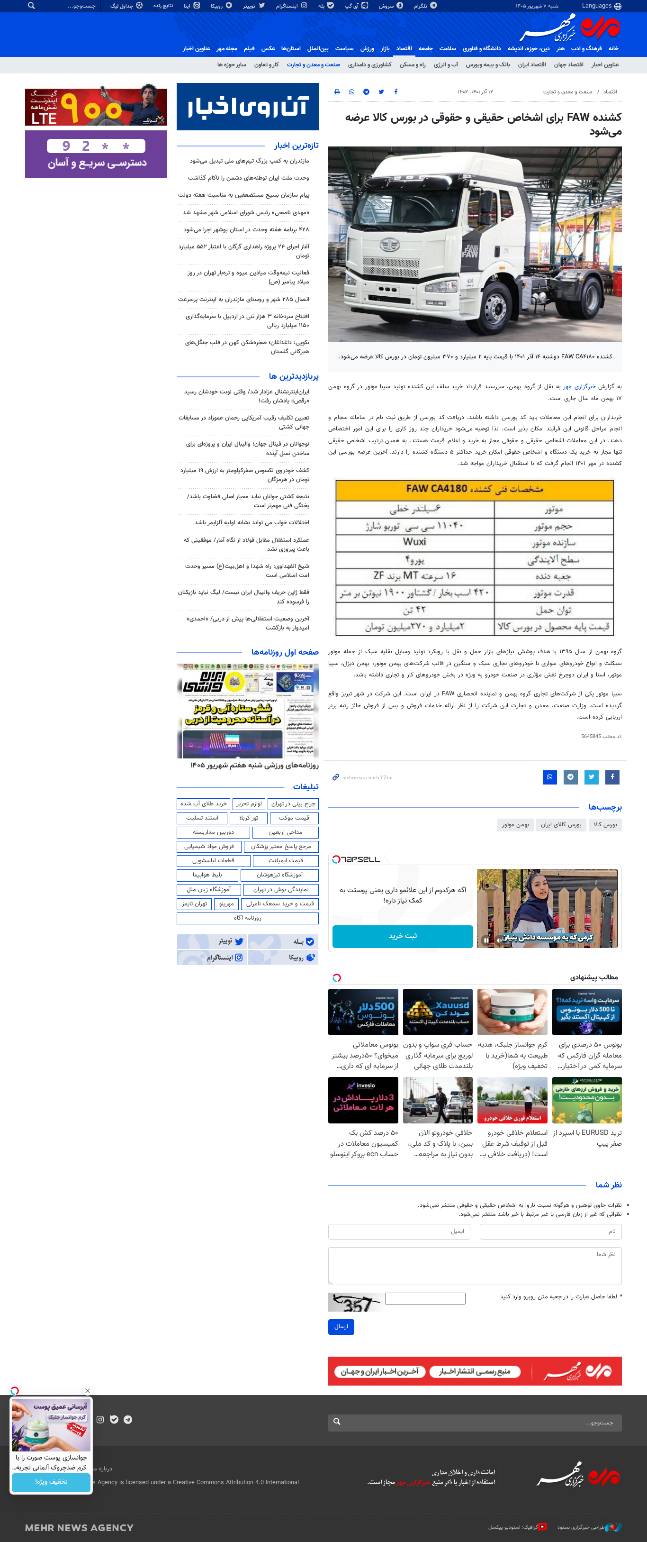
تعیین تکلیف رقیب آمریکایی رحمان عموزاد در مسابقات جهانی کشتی (244, 422)
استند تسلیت (202, 818)
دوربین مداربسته (213, 832)
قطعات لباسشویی (213, 861)
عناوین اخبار (605, 65)
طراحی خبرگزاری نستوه (581, 1528)
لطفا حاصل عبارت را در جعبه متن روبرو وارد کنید (561, 1297)
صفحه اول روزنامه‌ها (285, 653)
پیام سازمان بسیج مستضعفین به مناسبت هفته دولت (243, 195)
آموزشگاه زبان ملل (209, 889)
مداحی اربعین (286, 832)
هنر (561, 49)
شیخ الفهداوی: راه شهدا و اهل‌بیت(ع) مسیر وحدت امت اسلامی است (247, 571)
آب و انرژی (446, 65)
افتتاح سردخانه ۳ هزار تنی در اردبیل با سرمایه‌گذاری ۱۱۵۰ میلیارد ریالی (247, 321)
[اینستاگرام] (100, 1420)
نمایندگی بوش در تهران (281, 889)
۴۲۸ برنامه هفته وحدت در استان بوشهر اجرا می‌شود (246, 230)
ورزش (367, 49)
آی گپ (352, 6)
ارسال (341, 1327)
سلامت (448, 49)
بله (322, 6)
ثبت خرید (403, 936)
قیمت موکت (294, 818)
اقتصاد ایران (532, 65)
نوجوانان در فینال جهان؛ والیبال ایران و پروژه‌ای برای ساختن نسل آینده (247, 448)
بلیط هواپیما (207, 875)
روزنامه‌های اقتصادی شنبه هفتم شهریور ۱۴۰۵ (248, 765)
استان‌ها (291, 49)
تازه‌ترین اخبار (296, 146)
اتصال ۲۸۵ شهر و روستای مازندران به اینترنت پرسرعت (243, 299)
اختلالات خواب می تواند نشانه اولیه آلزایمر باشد (252, 523)
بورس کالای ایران (561, 825)
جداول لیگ (122, 6)
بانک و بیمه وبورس (488, 65)
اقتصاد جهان (569, 65)
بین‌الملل (318, 49)
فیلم (249, 49)
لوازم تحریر (249, 804)
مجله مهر (226, 49)
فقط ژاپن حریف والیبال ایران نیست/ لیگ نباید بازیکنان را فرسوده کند (243, 597)
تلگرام (421, 6)
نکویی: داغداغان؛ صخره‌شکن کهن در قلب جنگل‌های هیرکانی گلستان (247, 347)
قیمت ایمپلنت (286, 861)
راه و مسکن (413, 65)
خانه (614, 49)
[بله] (114, 1420)
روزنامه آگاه (247, 918)
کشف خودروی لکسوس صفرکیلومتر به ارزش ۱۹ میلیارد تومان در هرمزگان (244, 475)
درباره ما (102, 1469)
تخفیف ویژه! (51, 1483)
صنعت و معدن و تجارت (313, 65)
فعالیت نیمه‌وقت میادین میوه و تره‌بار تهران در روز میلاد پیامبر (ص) (248, 277)
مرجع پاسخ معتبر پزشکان (281, 846)
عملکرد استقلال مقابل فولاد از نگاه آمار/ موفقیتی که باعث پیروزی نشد (246, 545)
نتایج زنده (163, 6)
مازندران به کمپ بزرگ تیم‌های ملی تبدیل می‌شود (249, 161)
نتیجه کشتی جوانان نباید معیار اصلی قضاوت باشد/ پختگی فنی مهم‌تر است (248, 501)
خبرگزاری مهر (579, 387)
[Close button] (87, 1391)
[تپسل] (336, 859)
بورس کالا (605, 825)
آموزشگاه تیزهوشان (280, 875)
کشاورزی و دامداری (370, 65)
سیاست (344, 49)
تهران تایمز (194, 904)
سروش (387, 6)
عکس (268, 49)
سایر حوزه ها (231, 65)
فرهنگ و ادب (586, 49)
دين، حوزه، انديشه (529, 49)
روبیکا (217, 6)
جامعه (426, 49)
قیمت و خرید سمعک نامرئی (280, 904)
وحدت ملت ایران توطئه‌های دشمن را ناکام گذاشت (248, 178)
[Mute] (499, 940)
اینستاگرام (287, 6)
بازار (385, 49)
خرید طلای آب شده (203, 804)
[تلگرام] (128, 1420)
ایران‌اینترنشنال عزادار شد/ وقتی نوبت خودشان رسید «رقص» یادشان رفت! (246, 396)
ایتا (188, 6)
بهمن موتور (515, 825)
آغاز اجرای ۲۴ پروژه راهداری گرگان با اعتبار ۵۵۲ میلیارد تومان (244, 251)
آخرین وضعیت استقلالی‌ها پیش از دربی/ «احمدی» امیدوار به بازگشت (248, 623)
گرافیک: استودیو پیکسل (513, 1528)
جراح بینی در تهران (293, 804)
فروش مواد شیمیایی (209, 846)
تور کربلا (248, 818)
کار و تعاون (266, 65)
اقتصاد (404, 49)
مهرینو (226, 904)
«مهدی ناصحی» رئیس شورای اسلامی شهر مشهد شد (246, 213)
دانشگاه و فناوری (482, 49)
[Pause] (486, 940)
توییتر (250, 6)
